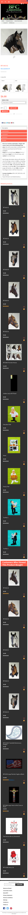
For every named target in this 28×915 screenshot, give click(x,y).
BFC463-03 (6, 238)
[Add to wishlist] (24, 214)
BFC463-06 (6, 331)
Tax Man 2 (5, 548)
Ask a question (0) (5, 68)
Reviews (4, 140)
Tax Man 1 (5, 517)
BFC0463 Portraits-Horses (10, 362)
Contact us (5, 902)
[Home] (14, 8)
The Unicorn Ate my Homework (11, 836)
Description (5, 128)
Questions (4, 137)
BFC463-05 (6, 300)
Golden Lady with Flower (10, 393)
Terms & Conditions (8, 897)
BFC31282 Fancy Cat (8, 867)
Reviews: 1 (11, 780)
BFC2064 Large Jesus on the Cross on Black (13, 806)
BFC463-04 (6, 269)
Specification (5, 131)
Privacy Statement (7, 895)
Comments (5, 134)
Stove (4, 455)
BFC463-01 (6, 207)
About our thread (7, 888)
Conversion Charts (7, 890)
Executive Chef (7, 424)
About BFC (5, 893)
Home (3, 21)
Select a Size (5, 100)
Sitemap (5, 900)
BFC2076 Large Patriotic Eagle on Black (13, 774)
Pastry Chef (6, 486)
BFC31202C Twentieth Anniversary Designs (12, 743)
